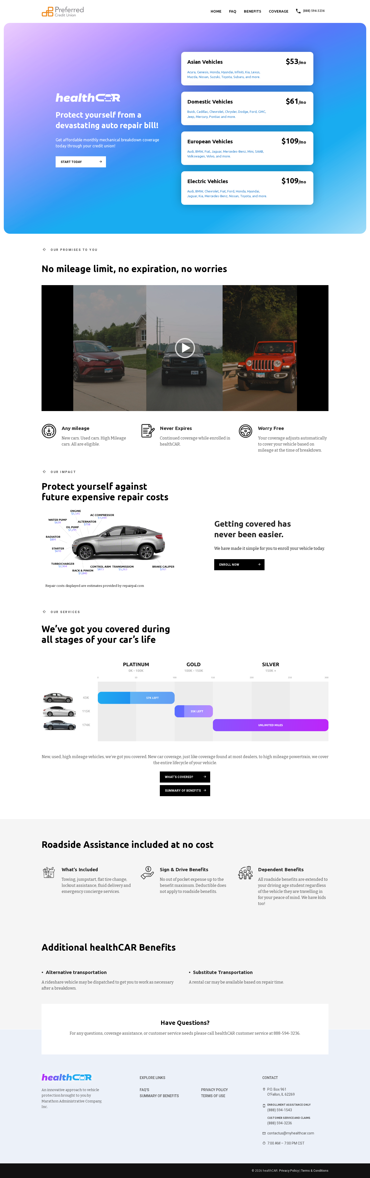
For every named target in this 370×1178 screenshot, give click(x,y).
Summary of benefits (159, 1096)
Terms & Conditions (314, 1170)
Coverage (278, 11)
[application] (185, 348)
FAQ (232, 11)
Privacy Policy (214, 1090)
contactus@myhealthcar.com (290, 1133)
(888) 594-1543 (279, 1110)
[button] (185, 348)
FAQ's (144, 1090)
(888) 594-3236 (279, 1123)
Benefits (252, 11)
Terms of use (213, 1096)
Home (216, 11)
